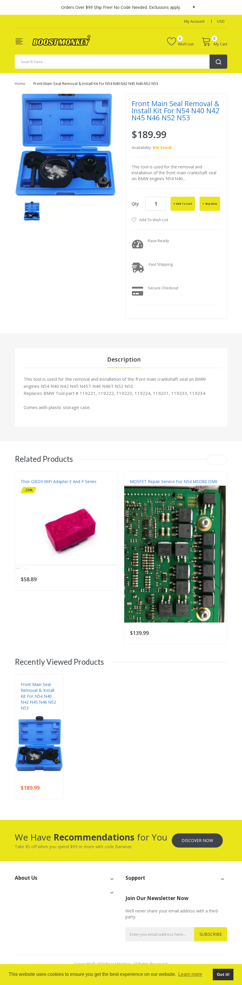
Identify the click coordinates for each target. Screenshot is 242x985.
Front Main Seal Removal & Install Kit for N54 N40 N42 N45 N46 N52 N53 (38, 696)
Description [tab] (124, 359)
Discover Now (197, 840)
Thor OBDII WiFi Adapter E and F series (59, 481)
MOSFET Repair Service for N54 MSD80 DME (174, 481)
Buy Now (211, 204)
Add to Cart (184, 204)
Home (20, 83)
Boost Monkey (34, 714)
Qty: (135, 203)
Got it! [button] (223, 974)
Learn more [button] (190, 974)
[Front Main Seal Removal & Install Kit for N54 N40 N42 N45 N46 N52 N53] (32, 210)
